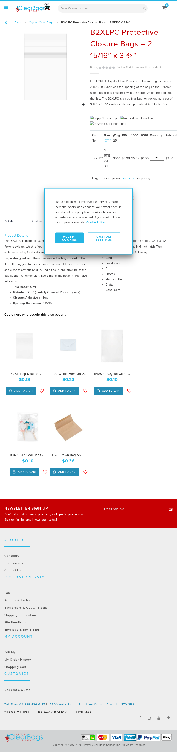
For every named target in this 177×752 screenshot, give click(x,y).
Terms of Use (16, 712)
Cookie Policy (95, 222)
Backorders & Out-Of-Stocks (26, 608)
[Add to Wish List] (41, 390)
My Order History (17, 660)
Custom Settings (104, 238)
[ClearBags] (32, 7)
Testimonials (13, 563)
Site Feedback (15, 622)
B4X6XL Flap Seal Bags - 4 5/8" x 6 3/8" (24, 374)
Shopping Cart (15, 667)
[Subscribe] (171, 509)
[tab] (14, 222)
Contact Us (12, 570)
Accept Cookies (69, 238)
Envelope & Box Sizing (21, 630)
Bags (17, 22)
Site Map (84, 712)
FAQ (7, 593)
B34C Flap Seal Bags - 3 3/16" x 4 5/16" (28, 455)
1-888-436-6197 (34, 704)
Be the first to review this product (138, 67)
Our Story (11, 556)
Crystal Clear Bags (41, 22)
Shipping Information (20, 615)
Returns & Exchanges (20, 600)
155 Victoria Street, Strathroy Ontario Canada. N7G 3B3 (91, 704)
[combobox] (103, 8)
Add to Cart (23, 390)
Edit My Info (13, 652)
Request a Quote (17, 690)
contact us (129, 178)
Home (6, 22)
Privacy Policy (52, 712)
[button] (83, 104)
